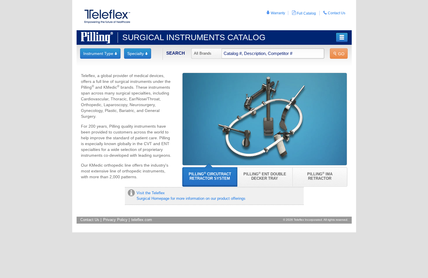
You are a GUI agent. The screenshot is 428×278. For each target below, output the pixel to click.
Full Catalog (304, 12)
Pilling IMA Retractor (320, 176)
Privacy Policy (115, 220)
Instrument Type (100, 53)
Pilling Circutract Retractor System (210, 176)
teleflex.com (141, 220)
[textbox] (257, 53)
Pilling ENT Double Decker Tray (264, 176)
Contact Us (334, 13)
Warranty (275, 13)
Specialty (137, 53)
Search (175, 53)
